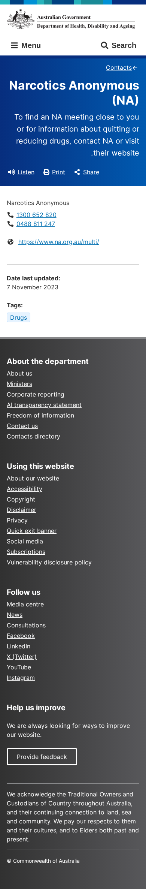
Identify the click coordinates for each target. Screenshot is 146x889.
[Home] (73, 19)
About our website (33, 478)
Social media (25, 541)
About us (19, 373)
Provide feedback (42, 756)
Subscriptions (26, 551)
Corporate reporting (35, 394)
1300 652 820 (36, 215)
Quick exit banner (32, 530)
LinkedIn (18, 646)
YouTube (19, 667)
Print (58, 172)
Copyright (21, 499)
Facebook (21, 635)
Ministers (19, 384)
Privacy (17, 520)
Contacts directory (33, 436)
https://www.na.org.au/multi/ (58, 241)
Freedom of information (40, 415)
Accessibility (24, 488)
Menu (30, 45)
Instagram (21, 677)
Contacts (119, 67)
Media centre (25, 604)
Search (124, 45)
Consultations (26, 625)
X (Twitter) (22, 656)
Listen (26, 172)
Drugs (18, 317)
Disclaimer (21, 509)
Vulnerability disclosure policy (49, 562)
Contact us (22, 426)
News (14, 614)
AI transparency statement (44, 405)
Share (91, 172)
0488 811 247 (35, 223)
